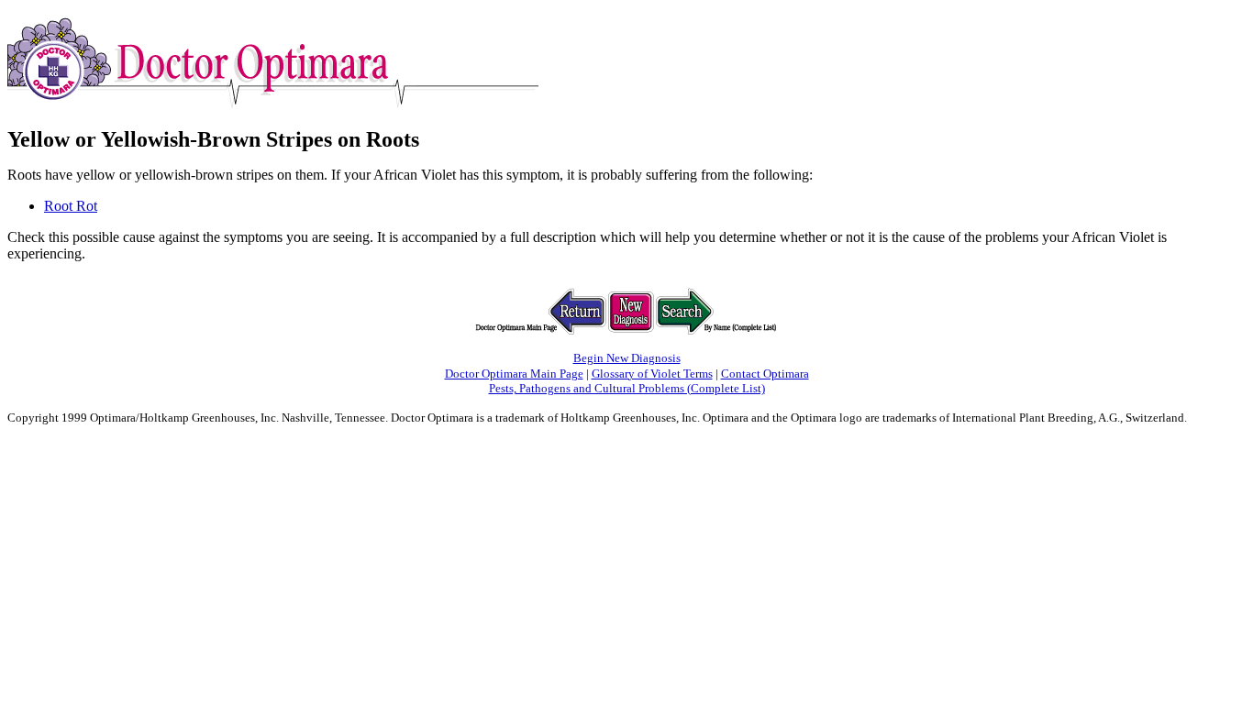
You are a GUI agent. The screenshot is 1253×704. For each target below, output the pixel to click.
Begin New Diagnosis (627, 358)
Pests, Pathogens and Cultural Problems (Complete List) (627, 388)
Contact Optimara (765, 373)
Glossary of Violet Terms (652, 373)
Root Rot (70, 206)
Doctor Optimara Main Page (514, 373)
